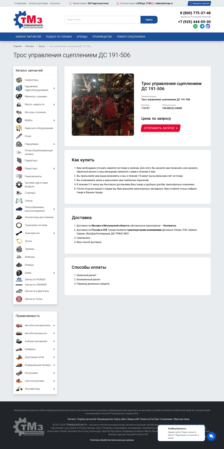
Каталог (72, 419)
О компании (20, 3)
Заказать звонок (201, 3)
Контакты (55, 3)
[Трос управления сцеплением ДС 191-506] (103, 104)
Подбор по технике (59, 36)
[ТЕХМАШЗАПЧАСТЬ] (28, 19)
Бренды (82, 36)
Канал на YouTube (149, 419)
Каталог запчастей (28, 36)
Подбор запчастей (86, 419)
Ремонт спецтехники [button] (131, 36)
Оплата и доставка (38, 3)
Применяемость (28, 316)
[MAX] (208, 26)
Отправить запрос (159, 128)
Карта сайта (120, 419)
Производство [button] (102, 36)
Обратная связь (181, 419)
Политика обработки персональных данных (112, 440)
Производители (105, 419)
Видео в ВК (133, 419)
